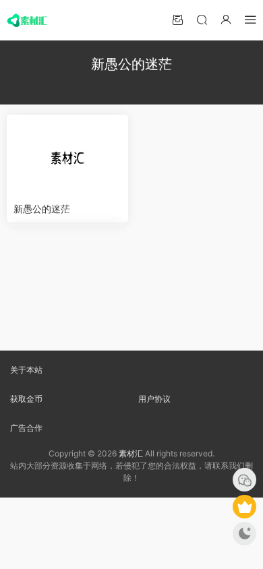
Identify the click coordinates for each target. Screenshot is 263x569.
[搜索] (202, 19)
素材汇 (131, 453)
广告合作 (26, 428)
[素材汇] (27, 20)
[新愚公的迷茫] (67, 155)
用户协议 (154, 399)
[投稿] (177, 19)
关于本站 (26, 370)
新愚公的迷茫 (41, 208)
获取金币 (26, 399)
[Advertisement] (131, 288)
